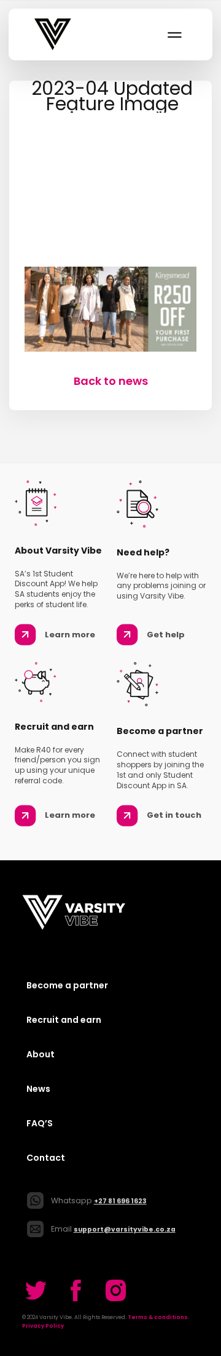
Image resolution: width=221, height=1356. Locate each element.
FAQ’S (39, 1123)
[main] (110, 235)
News (38, 1089)
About (40, 1054)
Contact (45, 1158)
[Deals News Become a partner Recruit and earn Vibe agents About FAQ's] (174, 34)
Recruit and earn (63, 1020)
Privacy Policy (43, 1326)
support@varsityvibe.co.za (125, 1229)
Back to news (111, 381)
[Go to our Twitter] (36, 1290)
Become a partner (67, 985)
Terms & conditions (158, 1317)
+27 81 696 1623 (120, 1201)
